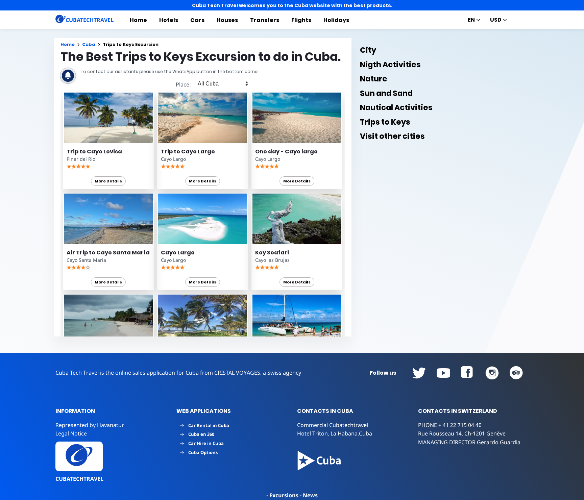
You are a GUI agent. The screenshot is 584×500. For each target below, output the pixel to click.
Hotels (168, 20)
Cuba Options (203, 452)
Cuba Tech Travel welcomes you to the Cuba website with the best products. (292, 5)
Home (138, 20)
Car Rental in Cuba (208, 425)
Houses (227, 20)
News (310, 495)
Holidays (336, 20)
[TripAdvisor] (516, 373)
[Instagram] (492, 373)
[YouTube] (419, 373)
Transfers (264, 20)
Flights (301, 20)
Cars (197, 20)
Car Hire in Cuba (206, 443)
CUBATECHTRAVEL (79, 478)
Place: (183, 84)
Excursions (283, 495)
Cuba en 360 (201, 434)
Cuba (88, 44)
